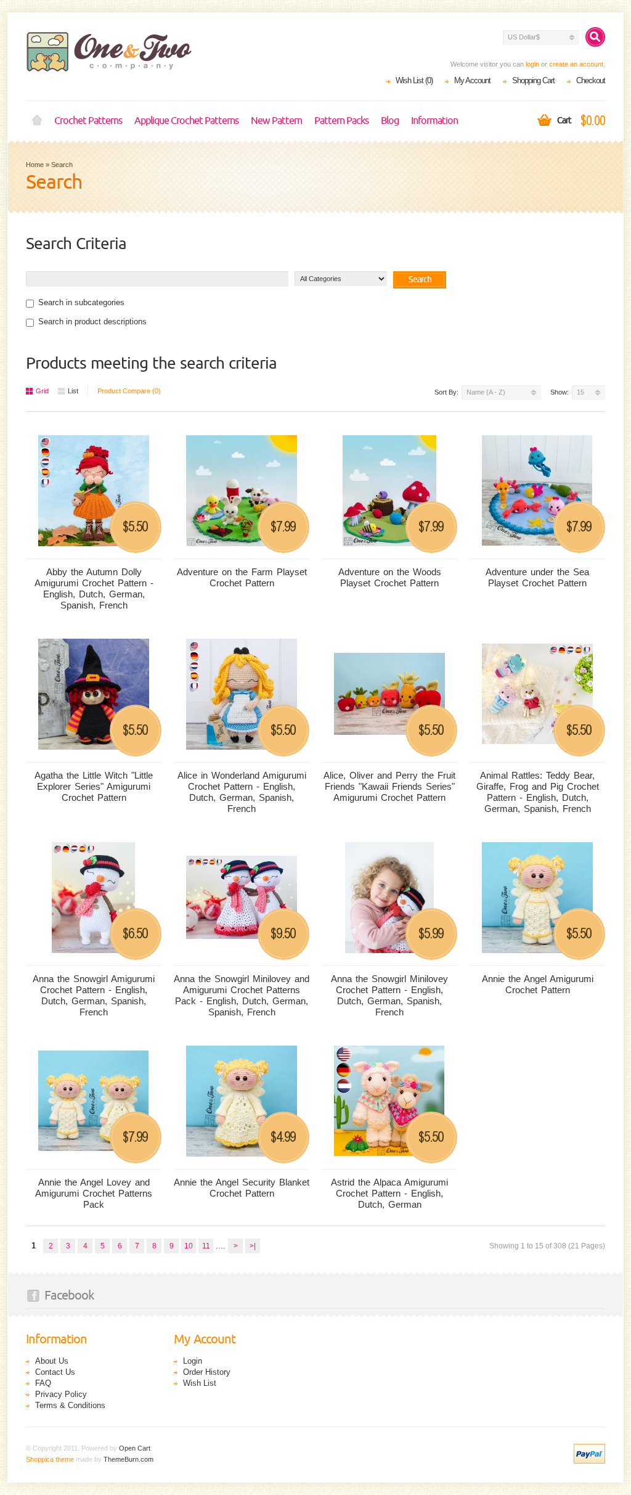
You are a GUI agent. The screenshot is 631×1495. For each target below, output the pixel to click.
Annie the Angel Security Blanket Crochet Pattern (241, 1187)
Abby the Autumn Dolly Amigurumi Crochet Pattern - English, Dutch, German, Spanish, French (94, 588)
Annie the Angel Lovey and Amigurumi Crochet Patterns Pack (93, 1193)
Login (192, 1361)
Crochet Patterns (88, 121)
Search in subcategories (81, 302)
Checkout (590, 80)
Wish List (199, 1383)
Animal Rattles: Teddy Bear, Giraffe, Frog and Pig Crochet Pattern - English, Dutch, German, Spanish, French (537, 792)
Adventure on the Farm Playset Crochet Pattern (242, 577)
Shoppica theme (50, 1459)
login (532, 64)
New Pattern (276, 121)
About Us (51, 1361)
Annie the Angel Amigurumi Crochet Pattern (537, 984)
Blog (390, 121)
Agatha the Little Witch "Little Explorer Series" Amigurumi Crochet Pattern (94, 786)
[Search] (595, 37)
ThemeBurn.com (128, 1459)
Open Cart (134, 1448)
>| (253, 1246)
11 (206, 1246)
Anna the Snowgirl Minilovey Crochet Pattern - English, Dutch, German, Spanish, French (389, 995)
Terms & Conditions (70, 1405)
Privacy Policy (61, 1394)
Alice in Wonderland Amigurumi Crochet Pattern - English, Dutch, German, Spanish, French (241, 792)
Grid (42, 391)
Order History (206, 1372)
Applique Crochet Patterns (186, 121)
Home (37, 121)
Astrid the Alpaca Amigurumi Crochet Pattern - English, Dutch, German (389, 1193)
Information (434, 121)
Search (62, 164)
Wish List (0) (414, 80)
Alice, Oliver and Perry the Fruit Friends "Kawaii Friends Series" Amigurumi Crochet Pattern (389, 786)
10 (188, 1246)
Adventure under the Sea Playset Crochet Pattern (537, 577)
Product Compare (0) (129, 391)
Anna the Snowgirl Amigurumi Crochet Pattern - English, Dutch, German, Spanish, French (94, 995)
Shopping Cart (533, 80)
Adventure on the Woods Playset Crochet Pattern (389, 577)
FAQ (43, 1383)
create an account (576, 64)
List (73, 391)
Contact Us (55, 1372)
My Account (472, 80)
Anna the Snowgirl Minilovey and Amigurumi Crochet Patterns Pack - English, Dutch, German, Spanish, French (241, 995)
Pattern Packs (341, 121)
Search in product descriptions (92, 321)
